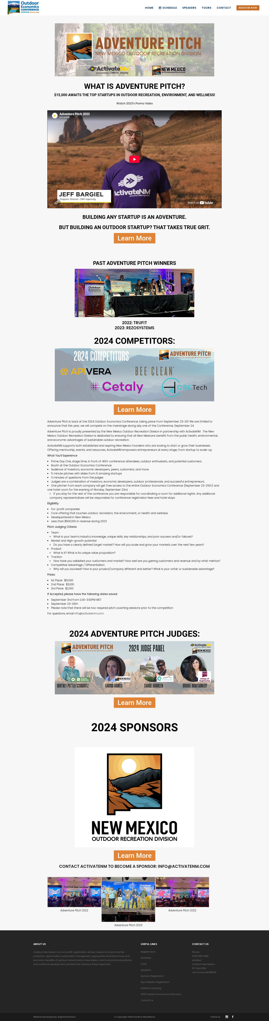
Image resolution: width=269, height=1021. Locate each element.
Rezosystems (140, 328)
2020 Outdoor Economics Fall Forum (161, 994)
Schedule (146, 957)
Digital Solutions (67, 1017)
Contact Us (147, 1000)
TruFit (140, 323)
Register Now (248, 7)
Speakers (146, 970)
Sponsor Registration (152, 976)
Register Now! (148, 951)
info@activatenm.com (89, 613)
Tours (144, 963)
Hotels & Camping (151, 988)
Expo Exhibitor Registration (155, 982)
